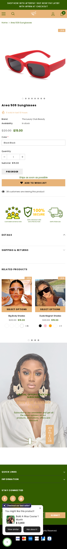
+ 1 (60, 326)
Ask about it (32, 529)
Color (5, 137)
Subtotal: (6, 163)
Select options (17, 309)
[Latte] (17, 326)
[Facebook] (4, 498)
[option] (33, 61)
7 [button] (41, 98)
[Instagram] (13, 498)
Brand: (5, 119)
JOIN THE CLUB (50, 434)
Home (4, 22)
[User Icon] (53, 14)
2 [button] (26, 98)
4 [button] (32, 98)
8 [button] (44, 98)
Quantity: (6, 151)
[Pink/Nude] (12, 326)
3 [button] (29, 98)
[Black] (40, 326)
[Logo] (33, 13)
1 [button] (22, 98)
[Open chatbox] (7, 542)
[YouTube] (21, 498)
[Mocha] (7, 326)
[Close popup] (40, 508)
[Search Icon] (13, 14)
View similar (13, 529)
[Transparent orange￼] (50, 326)
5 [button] (35, 98)
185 (8, 191)
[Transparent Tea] (55, 326)
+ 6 (26, 326)
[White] (22, 326)
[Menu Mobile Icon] (4, 14)
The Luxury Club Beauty (33, 119)
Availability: (7, 123)
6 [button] (38, 98)
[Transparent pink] (45, 326)
